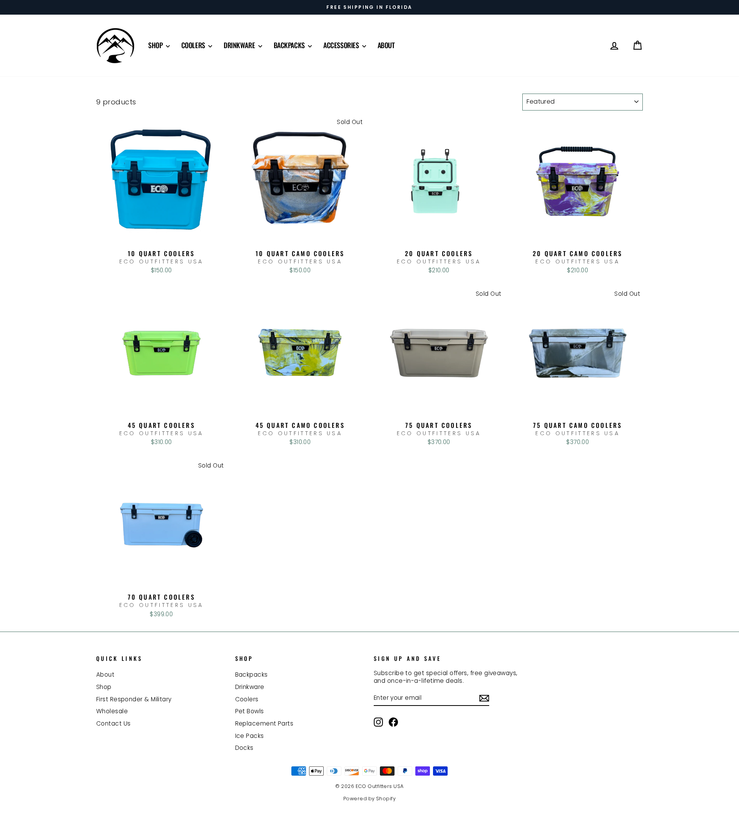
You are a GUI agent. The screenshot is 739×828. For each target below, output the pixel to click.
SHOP (156, 45)
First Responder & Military (134, 699)
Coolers (247, 699)
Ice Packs (249, 736)
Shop (104, 687)
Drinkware (249, 687)
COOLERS (193, 45)
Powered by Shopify (369, 798)
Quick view (161, 238)
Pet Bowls (249, 711)
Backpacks (251, 674)
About (105, 674)
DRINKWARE (240, 45)
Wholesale (112, 711)
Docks (244, 748)
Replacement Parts (264, 723)
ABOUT (386, 45)
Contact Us (113, 723)
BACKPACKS (290, 45)
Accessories (341, 45)
